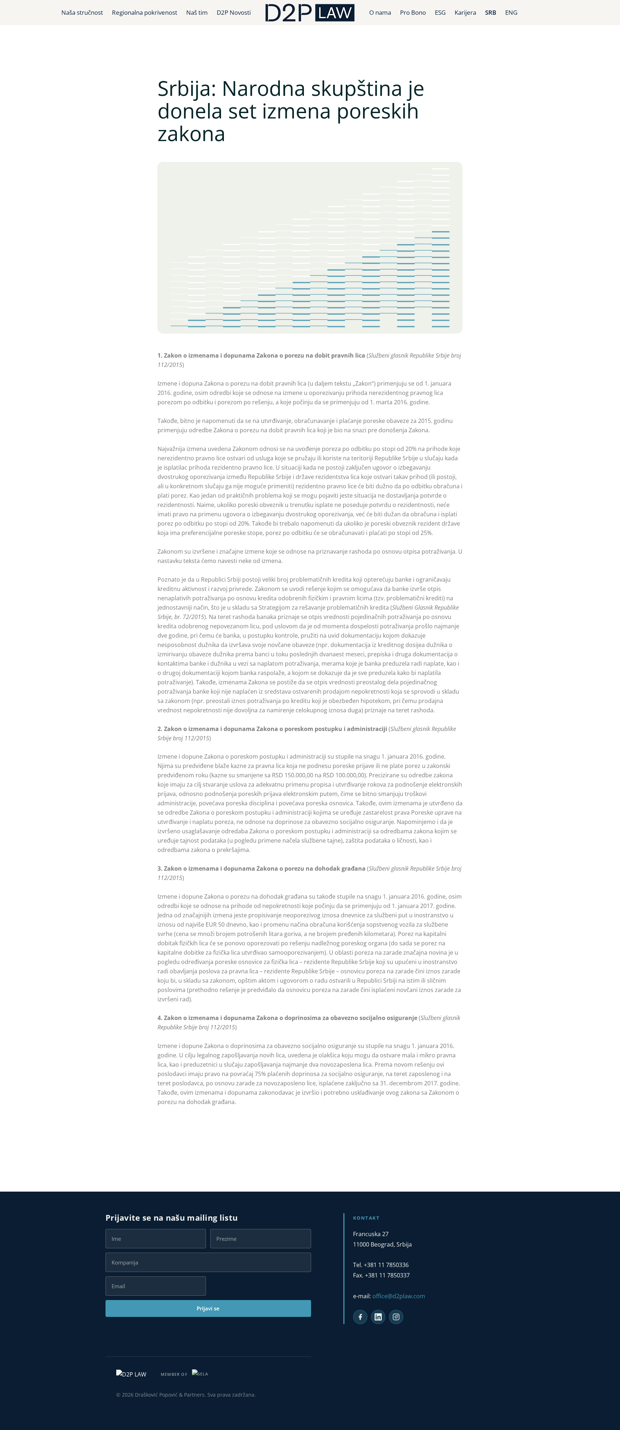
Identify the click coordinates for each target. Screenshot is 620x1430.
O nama (380, 12)
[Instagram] (396, 1317)
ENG (511, 12)
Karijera (465, 12)
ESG (440, 12)
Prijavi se (208, 1308)
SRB (490, 12)
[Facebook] (360, 1317)
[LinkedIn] (378, 1317)
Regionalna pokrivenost (144, 12)
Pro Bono (413, 12)
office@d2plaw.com (398, 1296)
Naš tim (197, 12)
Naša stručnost (82, 12)
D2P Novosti (234, 12)
